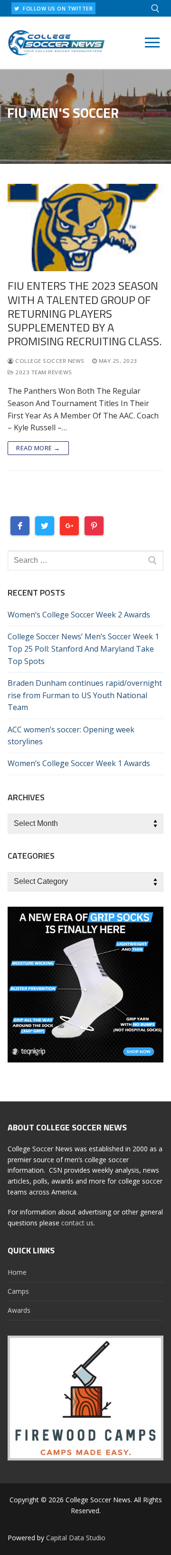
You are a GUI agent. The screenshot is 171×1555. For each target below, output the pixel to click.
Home (17, 1272)
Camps (18, 1291)
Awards (19, 1310)
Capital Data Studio (75, 1537)
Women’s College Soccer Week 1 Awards (79, 763)
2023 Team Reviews (43, 372)
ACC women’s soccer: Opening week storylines (71, 735)
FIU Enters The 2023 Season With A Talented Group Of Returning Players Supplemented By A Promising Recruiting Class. (85, 313)
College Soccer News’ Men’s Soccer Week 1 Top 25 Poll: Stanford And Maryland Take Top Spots (83, 648)
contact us (77, 1222)
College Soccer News (49, 360)
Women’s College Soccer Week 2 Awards (79, 614)
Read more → (38, 448)
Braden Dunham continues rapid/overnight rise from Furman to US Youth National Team (85, 695)
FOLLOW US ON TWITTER (57, 8)
